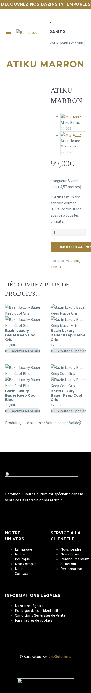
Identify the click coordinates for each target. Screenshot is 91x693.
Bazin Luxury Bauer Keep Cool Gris (20, 335)
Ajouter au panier (25, 350)
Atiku (74, 260)
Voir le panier (57, 422)
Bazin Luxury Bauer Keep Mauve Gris (68, 335)
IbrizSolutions (59, 656)
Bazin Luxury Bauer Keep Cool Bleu (20, 395)
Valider (75, 422)
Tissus (56, 266)
